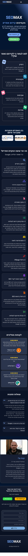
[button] (21, 2)
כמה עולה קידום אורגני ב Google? (16, 423)
